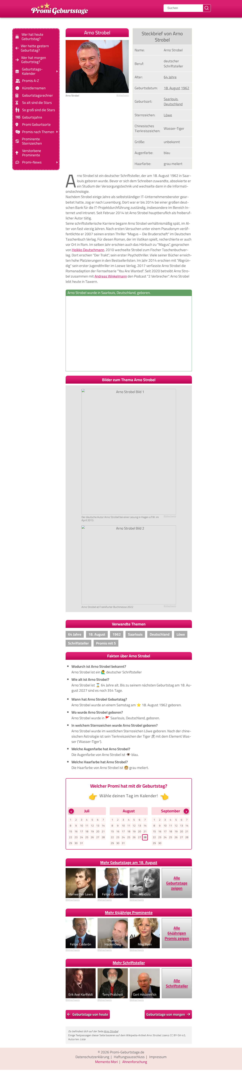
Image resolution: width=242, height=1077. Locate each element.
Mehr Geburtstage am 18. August (128, 862)
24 (81, 837)
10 (81, 825)
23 (76, 837)
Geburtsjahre (32, 117)
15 (70, 831)
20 (97, 831)
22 (70, 837)
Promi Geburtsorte (36, 124)
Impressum (158, 1056)
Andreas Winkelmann (111, 276)
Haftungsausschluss (129, 1056)
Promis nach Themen (38, 132)
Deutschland (173, 104)
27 (97, 837)
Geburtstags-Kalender (32, 71)
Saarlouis (171, 99)
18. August (172, 88)
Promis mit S (106, 643)
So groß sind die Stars (38, 110)
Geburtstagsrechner (37, 95)
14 (103, 825)
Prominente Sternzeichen (32, 141)
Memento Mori (106, 1061)
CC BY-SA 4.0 (177, 1035)
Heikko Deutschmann (88, 249)
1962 (185, 88)
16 (76, 831)
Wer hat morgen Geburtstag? (33, 60)
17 (81, 831)
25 (86, 837)
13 (97, 825)
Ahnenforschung (134, 1061)
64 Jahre (170, 77)
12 (92, 825)
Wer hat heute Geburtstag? (32, 37)
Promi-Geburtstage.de (127, 1052)
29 (70, 843)
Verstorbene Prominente (31, 153)
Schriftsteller (78, 643)
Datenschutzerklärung (92, 1056)
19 (92, 831)
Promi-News (32, 162)
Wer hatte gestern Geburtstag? (35, 48)
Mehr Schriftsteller (129, 962)
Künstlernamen (34, 88)
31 (81, 843)
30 (76, 843)
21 (103, 831)
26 (92, 837)
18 (86, 831)
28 (103, 837)
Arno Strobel (111, 1031)
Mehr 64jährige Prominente (129, 912)
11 (86, 825)
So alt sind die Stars (37, 102)
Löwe (168, 115)
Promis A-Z (30, 80)
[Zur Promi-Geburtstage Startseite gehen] (59, 8)
